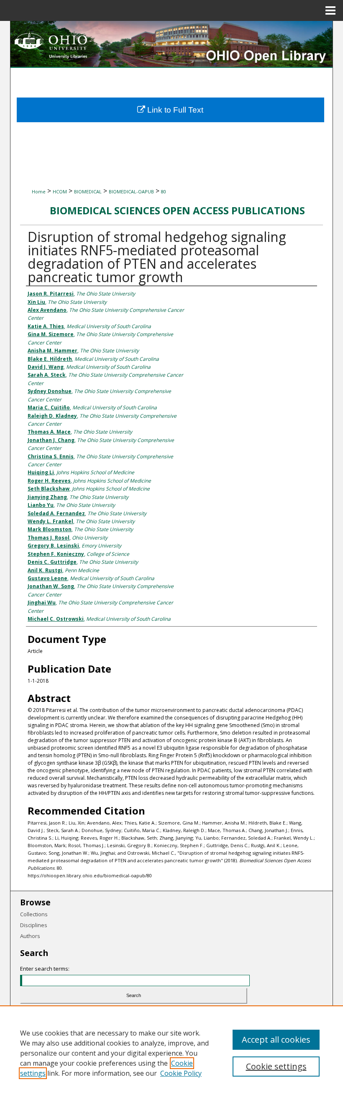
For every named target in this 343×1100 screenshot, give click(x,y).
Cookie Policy (181, 1073)
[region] (171, 1052)
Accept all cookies (276, 1039)
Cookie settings (276, 1066)
